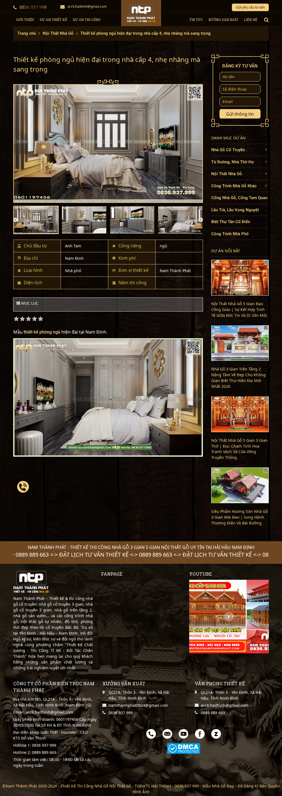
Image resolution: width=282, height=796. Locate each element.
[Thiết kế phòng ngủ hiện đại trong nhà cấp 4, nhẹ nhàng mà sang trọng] (108, 141)
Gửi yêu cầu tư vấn (250, 7)
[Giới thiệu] (229, 616)
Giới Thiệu (25, 19)
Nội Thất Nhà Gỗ (226, 173)
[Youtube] (183, 733)
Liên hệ (250, 19)
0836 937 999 (33, 7)
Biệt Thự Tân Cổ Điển (230, 221)
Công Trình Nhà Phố (230, 233)
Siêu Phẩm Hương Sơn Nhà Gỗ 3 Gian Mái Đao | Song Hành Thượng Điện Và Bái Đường (239, 517)
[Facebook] (200, 733)
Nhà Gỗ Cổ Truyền (228, 149)
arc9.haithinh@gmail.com (87, 6)
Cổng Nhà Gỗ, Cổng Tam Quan (239, 197)
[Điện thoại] (151, 733)
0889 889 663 (43, 752)
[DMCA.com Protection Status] (183, 748)
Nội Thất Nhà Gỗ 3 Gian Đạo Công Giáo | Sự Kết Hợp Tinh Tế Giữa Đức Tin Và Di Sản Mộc (239, 309)
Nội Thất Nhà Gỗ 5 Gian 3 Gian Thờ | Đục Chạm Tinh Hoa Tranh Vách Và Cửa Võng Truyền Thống (239, 449)
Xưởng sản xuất (223, 19)
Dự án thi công (87, 19)
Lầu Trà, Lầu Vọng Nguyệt (235, 209)
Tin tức (196, 19)
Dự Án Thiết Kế (53, 19)
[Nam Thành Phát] (141, 13)
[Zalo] (216, 733)
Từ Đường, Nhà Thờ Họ (232, 161)
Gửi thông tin (240, 114)
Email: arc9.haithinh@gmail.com (43, 712)
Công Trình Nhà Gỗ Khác (234, 185)
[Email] (167, 733)
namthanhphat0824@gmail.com (138, 705)
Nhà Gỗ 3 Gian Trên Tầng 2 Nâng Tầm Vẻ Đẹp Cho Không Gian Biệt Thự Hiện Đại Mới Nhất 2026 (238, 377)
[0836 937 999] (23, 487)
